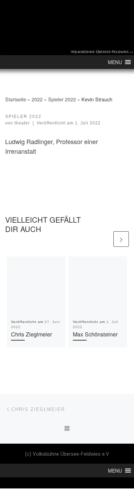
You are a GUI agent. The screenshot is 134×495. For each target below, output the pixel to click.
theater (22, 123)
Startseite (15, 99)
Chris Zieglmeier (31, 334)
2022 (37, 99)
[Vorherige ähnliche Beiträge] (104, 239)
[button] (115, 62)
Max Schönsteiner (95, 334)
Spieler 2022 (62, 99)
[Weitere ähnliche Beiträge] (121, 239)
